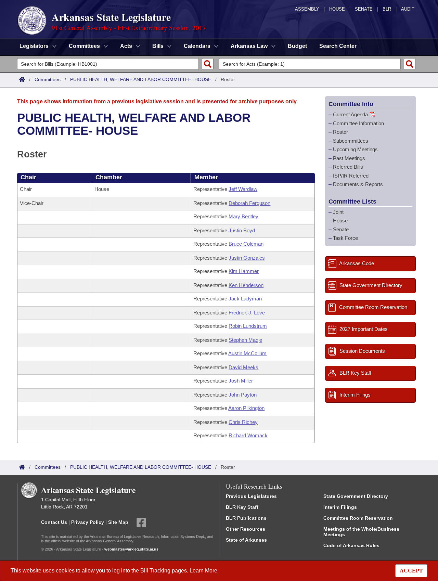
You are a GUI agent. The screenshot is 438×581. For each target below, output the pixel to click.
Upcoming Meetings (355, 149)
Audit (407, 9)
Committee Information (358, 123)
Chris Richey (243, 422)
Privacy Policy (87, 522)
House (337, 9)
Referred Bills (348, 167)
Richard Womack (248, 435)
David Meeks (243, 367)
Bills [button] (158, 46)
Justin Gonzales (247, 258)
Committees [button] (84, 46)
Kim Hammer (244, 271)
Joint (338, 212)
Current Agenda (350, 114)
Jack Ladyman (245, 298)
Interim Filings (340, 507)
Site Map (118, 522)
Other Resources (245, 529)
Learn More (203, 570)
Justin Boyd (242, 230)
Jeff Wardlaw (243, 189)
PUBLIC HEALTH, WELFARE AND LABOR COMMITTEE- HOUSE (140, 79)
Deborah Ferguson (249, 203)
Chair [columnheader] (28, 177)
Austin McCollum (247, 353)
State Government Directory (355, 496)
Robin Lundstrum (248, 326)
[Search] (208, 64)
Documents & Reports (358, 184)
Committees (48, 79)
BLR (387, 9)
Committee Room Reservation (358, 518)
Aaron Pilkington (246, 408)
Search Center (338, 46)
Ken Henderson (246, 285)
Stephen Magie (245, 340)
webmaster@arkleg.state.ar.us (131, 549)
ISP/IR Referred (351, 175)
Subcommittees (350, 140)
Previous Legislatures (251, 496)
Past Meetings (349, 158)
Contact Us (54, 522)
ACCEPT (411, 570)
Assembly (307, 9)
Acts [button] (126, 46)
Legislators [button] (34, 46)
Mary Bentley (243, 216)
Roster (340, 132)
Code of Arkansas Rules (351, 545)
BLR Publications (246, 518)
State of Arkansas (246, 540)
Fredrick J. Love (247, 312)
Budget (297, 46)
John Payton (243, 395)
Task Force (345, 238)
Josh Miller (241, 381)
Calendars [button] (197, 46)
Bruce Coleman (246, 244)
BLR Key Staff (242, 507)
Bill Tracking (155, 570)
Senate (364, 9)
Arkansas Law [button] (249, 46)
